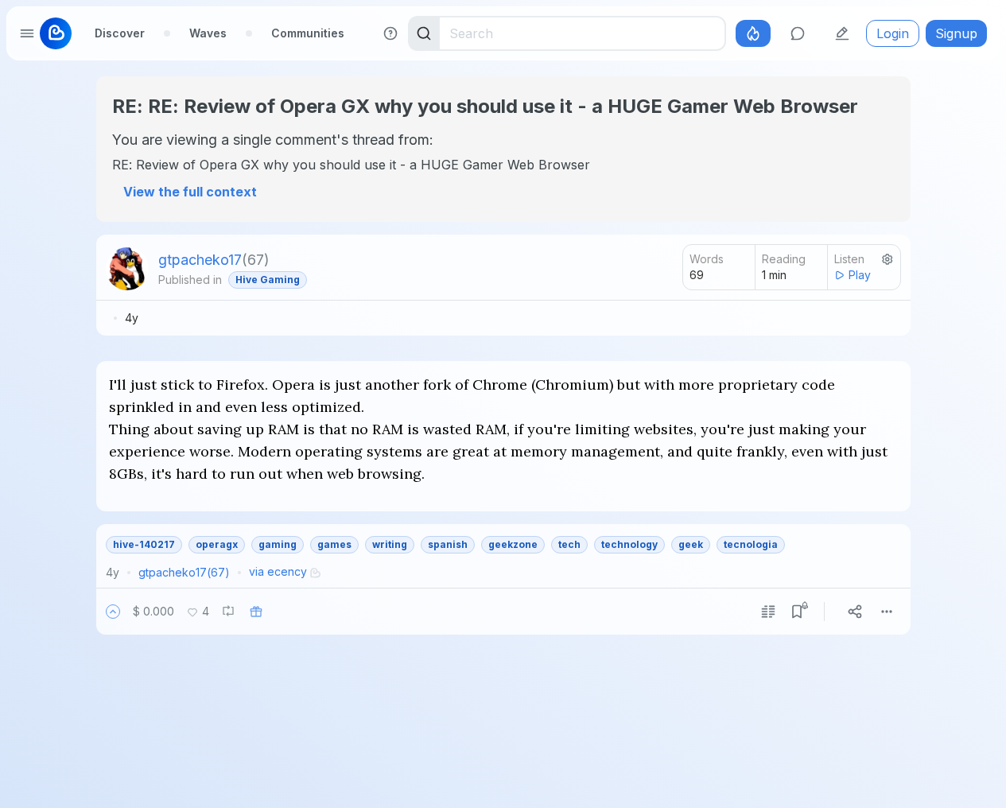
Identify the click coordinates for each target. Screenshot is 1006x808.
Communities (307, 33)
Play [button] (860, 275)
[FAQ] (390, 33)
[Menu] (886, 611)
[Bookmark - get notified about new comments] (797, 611)
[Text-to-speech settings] (887, 259)
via (278, 571)
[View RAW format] (768, 611)
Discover (120, 33)
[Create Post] (842, 33)
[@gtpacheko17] (127, 268)
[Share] (854, 611)
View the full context (190, 192)
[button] (113, 611)
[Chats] (797, 33)
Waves (208, 33)
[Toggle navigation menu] (27, 33)
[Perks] (753, 33)
